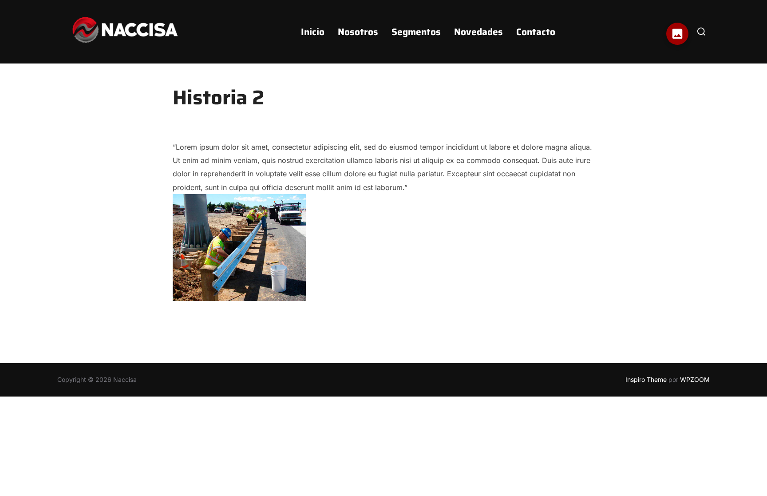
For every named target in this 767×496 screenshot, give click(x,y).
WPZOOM (695, 379)
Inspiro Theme (646, 379)
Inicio (312, 31)
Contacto (535, 31)
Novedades (478, 31)
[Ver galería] (677, 34)
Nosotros (358, 31)
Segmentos (416, 31)
